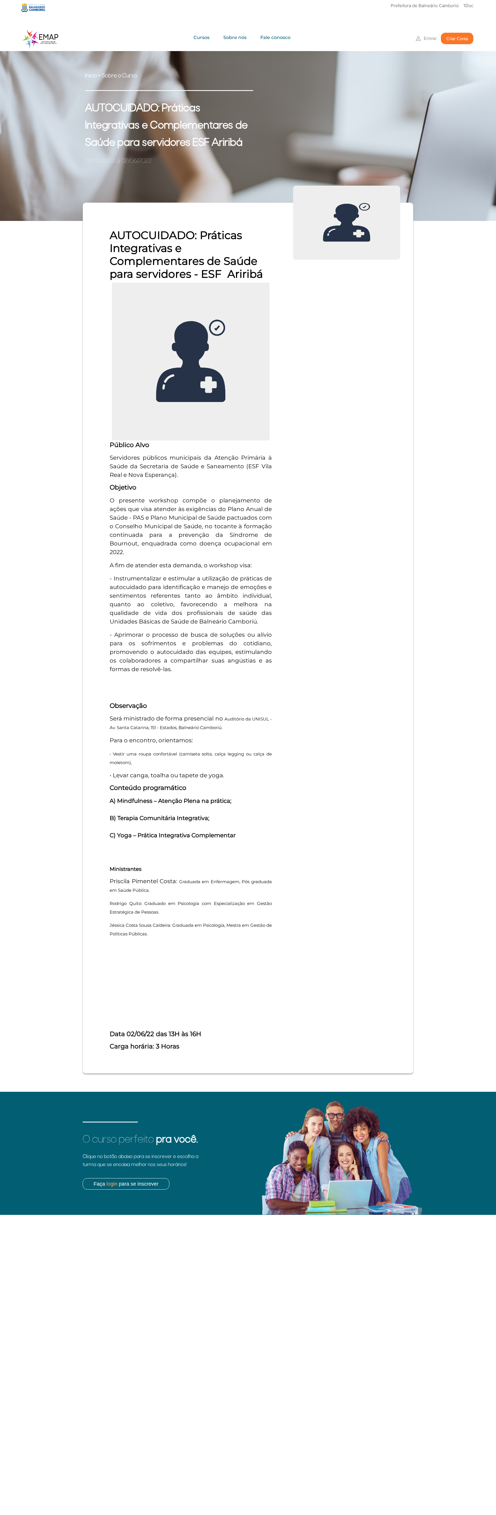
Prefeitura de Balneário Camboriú (425, 5)
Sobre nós (235, 37)
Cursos (201, 37)
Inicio (91, 76)
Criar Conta (457, 38)
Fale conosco (275, 37)
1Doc (468, 5)
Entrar (430, 38)
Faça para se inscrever (126, 1184)
